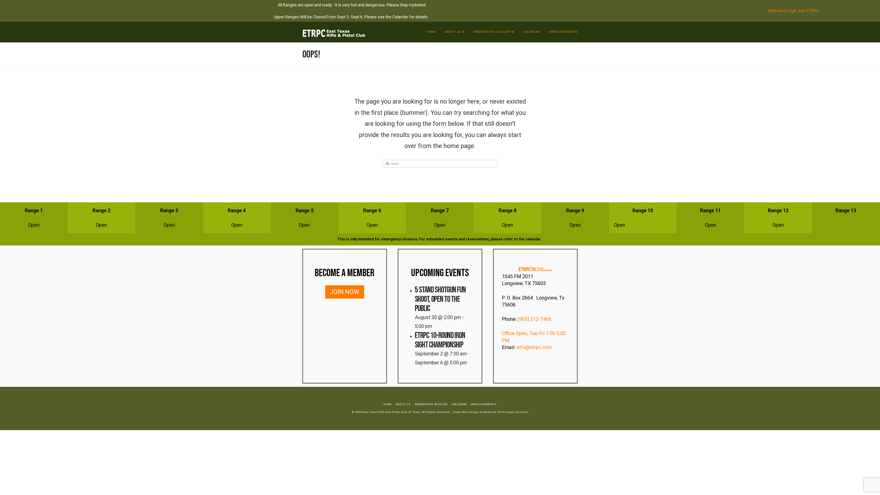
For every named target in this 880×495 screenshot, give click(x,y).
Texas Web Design (466, 412)
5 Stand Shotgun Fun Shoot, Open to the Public (440, 299)
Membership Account (431, 404)
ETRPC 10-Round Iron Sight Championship (440, 340)
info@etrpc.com (535, 347)
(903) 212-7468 (535, 319)
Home (387, 404)
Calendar (459, 404)
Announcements (484, 404)
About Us (403, 404)
